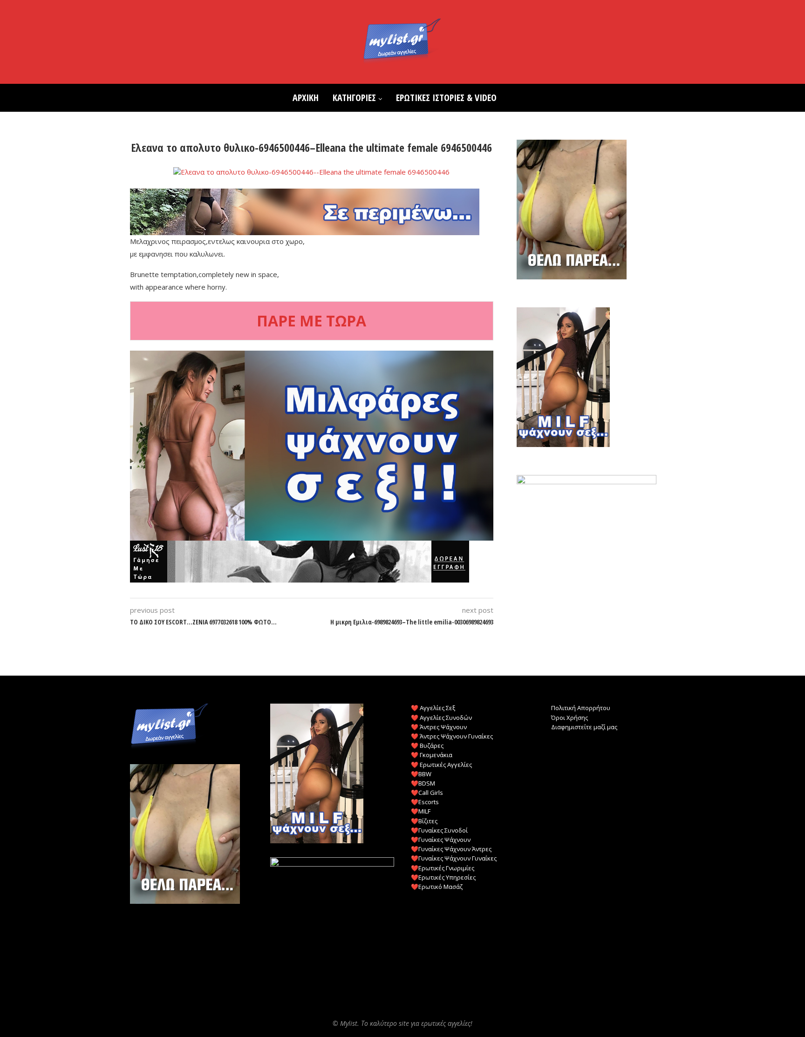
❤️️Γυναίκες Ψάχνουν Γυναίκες (454, 858)
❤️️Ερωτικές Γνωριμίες (442, 868)
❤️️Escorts (425, 802)
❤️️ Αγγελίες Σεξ (433, 708)
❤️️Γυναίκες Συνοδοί (439, 830)
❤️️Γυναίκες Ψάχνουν (441, 839)
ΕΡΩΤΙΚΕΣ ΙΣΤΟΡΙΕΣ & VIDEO (446, 97)
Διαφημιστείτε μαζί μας (584, 727)
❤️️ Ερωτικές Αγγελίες (441, 764)
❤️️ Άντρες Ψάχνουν (439, 727)
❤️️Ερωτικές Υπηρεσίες (443, 877)
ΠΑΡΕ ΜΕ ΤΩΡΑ (311, 321)
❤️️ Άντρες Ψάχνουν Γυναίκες (452, 736)
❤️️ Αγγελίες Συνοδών (441, 717)
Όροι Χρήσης (569, 717)
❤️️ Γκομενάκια (431, 755)
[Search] (508, 97)
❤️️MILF (420, 811)
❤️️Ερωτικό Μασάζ (437, 886)
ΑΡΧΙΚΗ (306, 97)
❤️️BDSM (423, 783)
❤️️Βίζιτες (424, 821)
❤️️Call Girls (427, 792)
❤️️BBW (421, 774)
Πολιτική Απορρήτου (580, 708)
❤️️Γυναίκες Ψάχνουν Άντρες (451, 849)
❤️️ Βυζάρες (427, 745)
